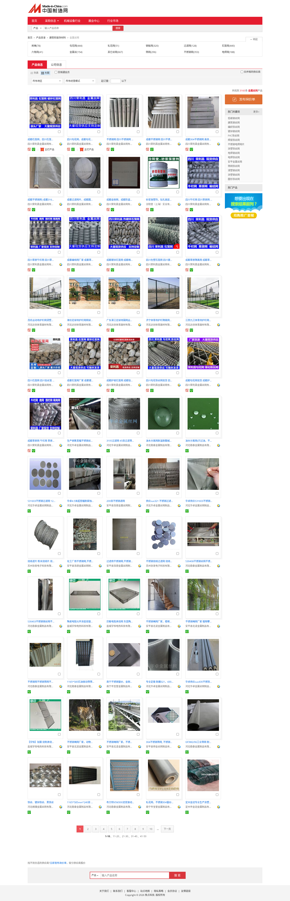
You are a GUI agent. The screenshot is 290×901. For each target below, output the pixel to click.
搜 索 (177, 875)
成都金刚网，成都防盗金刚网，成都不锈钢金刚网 (120, 199)
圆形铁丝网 (234, 179)
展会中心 (93, 21)
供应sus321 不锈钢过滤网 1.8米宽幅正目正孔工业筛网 (160, 501)
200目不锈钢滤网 (116, 501)
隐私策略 (158, 891)
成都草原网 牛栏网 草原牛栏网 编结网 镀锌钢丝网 (41, 440)
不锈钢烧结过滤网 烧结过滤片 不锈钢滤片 (160, 561)
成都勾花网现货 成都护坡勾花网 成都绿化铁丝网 (199, 380)
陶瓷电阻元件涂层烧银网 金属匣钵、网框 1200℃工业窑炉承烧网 (81, 621)
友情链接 (186, 891)
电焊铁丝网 (234, 157)
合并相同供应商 (252, 72)
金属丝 (73, 52)
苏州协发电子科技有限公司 (41, 565)
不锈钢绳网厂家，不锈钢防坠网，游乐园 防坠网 (120, 742)
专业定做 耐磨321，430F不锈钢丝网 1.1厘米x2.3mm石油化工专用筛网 (160, 681)
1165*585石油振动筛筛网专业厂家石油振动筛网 (81, 681)
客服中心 (131, 891)
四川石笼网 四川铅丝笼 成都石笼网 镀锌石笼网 (41, 380)
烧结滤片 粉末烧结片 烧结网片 (41, 561)
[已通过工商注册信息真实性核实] (33, 149)
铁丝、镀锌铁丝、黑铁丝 (41, 802)
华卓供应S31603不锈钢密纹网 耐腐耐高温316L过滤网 (199, 501)
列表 (36, 72)
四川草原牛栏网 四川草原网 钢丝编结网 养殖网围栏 (41, 260)
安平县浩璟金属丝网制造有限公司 (120, 505)
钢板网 (149, 45)
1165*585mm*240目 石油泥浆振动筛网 (81, 802)
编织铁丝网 (234, 127)
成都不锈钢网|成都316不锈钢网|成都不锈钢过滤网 (41, 199)
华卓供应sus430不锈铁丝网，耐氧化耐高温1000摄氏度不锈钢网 (199, 681)
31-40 (134, 836)
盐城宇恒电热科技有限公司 (81, 626)
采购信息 (50, 21)
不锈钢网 (188, 52)
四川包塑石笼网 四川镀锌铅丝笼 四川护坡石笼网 (160, 260)
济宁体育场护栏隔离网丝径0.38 (160, 320)
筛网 (148, 52)
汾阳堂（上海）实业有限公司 (160, 204)
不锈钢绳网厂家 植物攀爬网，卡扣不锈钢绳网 (199, 621)
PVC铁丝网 (233, 135)
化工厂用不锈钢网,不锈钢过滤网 (81, 561)
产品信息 (37, 64)
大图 (47, 72)
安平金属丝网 (235, 161)
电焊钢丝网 (234, 153)
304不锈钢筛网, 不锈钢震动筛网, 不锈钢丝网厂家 (160, 742)
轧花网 (111, 45)
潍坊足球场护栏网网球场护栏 (81, 320)
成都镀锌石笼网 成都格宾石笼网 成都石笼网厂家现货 (120, 260)
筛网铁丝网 (234, 166)
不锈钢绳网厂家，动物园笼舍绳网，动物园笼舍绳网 (81, 742)
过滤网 (187, 45)
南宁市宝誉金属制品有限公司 (120, 686)
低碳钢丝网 (234, 118)
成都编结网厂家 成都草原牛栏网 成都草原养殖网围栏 (81, 260)
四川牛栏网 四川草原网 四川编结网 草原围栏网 (199, 199)
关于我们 (104, 891)
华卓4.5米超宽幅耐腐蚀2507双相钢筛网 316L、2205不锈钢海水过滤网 (81, 501)
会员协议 (172, 891)
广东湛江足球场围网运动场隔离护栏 (120, 320)
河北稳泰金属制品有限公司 (160, 445)
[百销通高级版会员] (29, 149)
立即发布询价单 (58, 863)
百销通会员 (64, 72)
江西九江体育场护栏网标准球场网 (199, 320)
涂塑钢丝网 (234, 174)
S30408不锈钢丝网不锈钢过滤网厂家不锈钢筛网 (199, 561)
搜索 (118, 28)
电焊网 (225, 52)
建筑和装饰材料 (57, 37)
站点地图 (145, 891)
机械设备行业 (72, 21)
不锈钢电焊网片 (236, 144)
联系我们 (118, 891)
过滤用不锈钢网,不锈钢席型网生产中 (120, 561)
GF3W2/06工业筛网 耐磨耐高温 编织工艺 (199, 742)
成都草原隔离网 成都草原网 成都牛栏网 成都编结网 (199, 260)
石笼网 (225, 45)
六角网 (35, 52)
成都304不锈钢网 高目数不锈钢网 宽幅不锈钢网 (199, 139)
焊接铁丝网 (234, 140)
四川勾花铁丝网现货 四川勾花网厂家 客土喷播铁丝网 (160, 380)
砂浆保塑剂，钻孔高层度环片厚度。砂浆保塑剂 (160, 199)
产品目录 (41, 37)
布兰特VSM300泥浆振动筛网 (120, 802)
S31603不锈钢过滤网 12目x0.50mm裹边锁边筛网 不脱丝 (41, 501)
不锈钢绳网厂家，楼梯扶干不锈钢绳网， (160, 621)
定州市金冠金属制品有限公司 (199, 807)
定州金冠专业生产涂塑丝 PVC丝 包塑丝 (199, 802)
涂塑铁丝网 (234, 148)
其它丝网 (112, 52)
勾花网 (73, 45)
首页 (34, 21)
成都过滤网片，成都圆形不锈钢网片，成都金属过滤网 (81, 199)
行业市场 (112, 21)
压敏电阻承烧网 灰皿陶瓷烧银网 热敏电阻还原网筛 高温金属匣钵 (120, 621)
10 (151, 829)
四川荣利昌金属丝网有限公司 (41, 144)
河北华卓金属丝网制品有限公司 (81, 445)
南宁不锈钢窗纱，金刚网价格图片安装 (120, 681)
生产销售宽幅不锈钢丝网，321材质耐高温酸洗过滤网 (81, 440)
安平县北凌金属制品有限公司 (160, 626)
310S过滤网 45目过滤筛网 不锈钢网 (120, 440)
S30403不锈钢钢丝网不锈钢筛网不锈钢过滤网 (41, 621)
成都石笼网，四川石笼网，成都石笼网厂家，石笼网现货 (41, 139)
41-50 (143, 836)
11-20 (116, 836)
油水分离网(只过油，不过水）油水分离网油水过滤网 (199, 440)
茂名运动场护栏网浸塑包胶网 (41, 320)
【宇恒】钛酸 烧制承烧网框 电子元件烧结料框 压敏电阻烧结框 (41, 742)
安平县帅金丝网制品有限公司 (160, 746)
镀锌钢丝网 (234, 131)
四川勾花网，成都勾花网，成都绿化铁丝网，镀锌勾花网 (81, 139)
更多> (256, 111)
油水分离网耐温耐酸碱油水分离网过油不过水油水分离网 (160, 440)
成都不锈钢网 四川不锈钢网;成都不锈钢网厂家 (160, 139)
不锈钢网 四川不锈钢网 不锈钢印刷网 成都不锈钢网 (120, 139)
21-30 (125, 836)
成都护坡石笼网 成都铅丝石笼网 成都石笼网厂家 (120, 380)
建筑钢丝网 (234, 122)
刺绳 (34, 45)
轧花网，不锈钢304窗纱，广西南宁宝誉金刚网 (160, 802)
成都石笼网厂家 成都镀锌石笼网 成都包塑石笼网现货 (81, 380)
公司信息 (56, 64)
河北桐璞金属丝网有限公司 (41, 807)
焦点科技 (149, 895)
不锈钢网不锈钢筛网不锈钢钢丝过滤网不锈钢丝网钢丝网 (41, 681)
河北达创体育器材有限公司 (41, 324)
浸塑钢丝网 (234, 170)
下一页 (167, 829)
